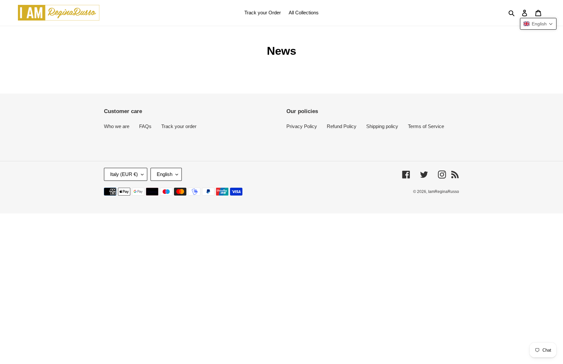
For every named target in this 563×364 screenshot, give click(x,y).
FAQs (145, 126)
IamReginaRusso (443, 191)
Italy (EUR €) (124, 174)
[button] (538, 23)
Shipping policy (382, 126)
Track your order (178, 126)
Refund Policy (341, 126)
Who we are (116, 126)
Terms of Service (426, 126)
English (164, 174)
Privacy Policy (301, 126)
